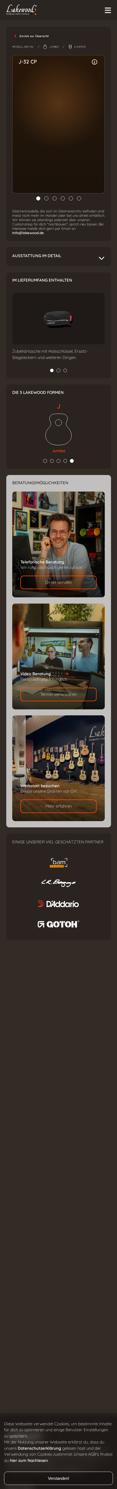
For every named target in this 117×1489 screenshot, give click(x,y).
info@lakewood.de (28, 233)
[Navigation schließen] (107, 10)
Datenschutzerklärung (39, 1448)
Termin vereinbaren (58, 694)
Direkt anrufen (58, 582)
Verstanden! (58, 1478)
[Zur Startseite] (56, 10)
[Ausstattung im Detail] (95, 62)
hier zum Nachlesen (29, 1460)
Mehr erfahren (58, 806)
